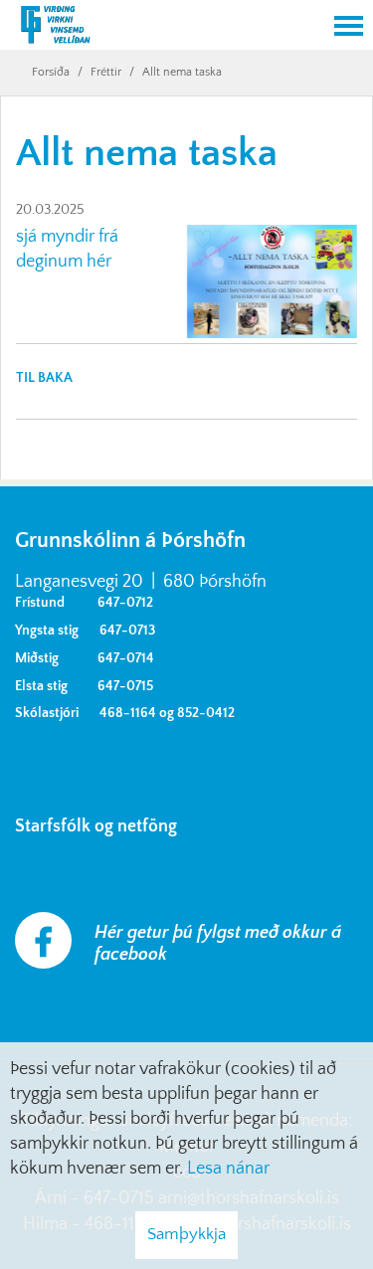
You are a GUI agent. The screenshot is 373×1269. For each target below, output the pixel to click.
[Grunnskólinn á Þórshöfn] (161, 27)
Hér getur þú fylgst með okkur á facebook (217, 944)
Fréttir (106, 72)
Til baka (44, 378)
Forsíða (51, 72)
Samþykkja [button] (186, 1234)
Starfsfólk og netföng (100, 826)
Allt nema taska (182, 72)
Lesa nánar (228, 1168)
